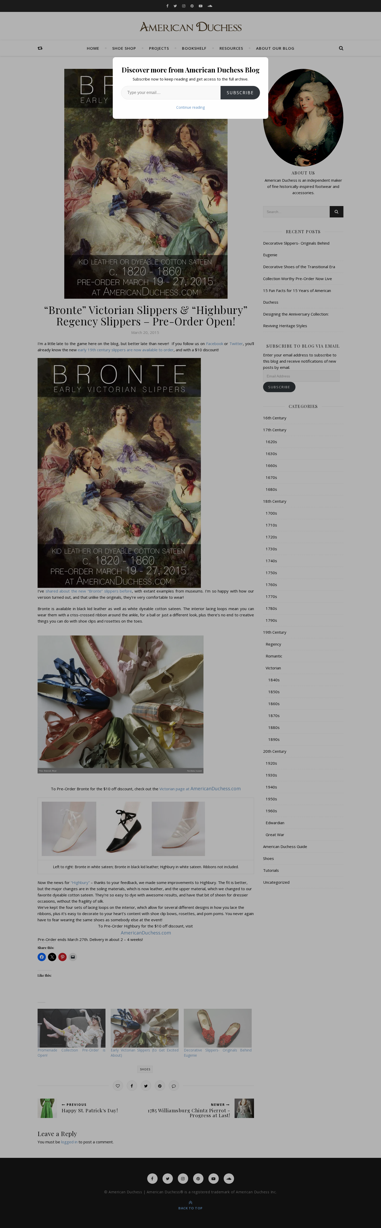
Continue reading (190, 107)
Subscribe (240, 93)
